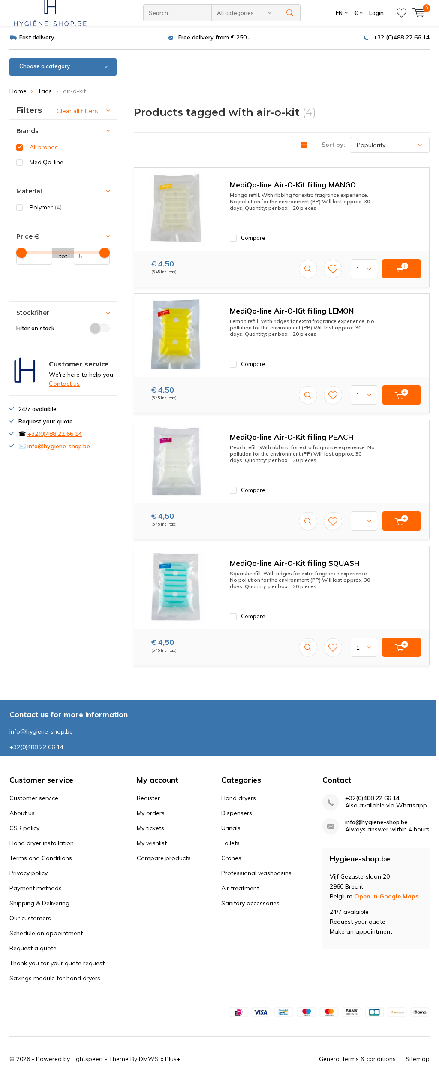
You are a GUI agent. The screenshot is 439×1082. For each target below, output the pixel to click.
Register (148, 798)
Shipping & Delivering (39, 903)
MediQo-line (46, 162)
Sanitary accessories (250, 903)
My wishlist (152, 843)
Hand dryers (238, 798)
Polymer (46, 207)
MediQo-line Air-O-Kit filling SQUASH (294, 563)
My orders (151, 813)
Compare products (164, 858)
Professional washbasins (256, 873)
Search (290, 12)
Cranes (231, 858)
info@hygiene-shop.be (58, 446)
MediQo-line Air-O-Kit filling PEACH (291, 436)
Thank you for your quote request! (57, 963)
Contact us (64, 383)
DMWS (149, 1059)
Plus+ (172, 1059)
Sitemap (418, 1059)
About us (22, 813)
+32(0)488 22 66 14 (54, 434)
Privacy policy (28, 873)
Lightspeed (87, 1059)
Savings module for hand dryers (54, 978)
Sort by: (333, 144)
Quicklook (308, 269)
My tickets (150, 828)
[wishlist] (401, 13)
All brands (44, 147)
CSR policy (24, 828)
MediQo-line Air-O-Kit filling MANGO (293, 184)
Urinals (231, 828)
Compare (253, 237)
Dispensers (236, 813)
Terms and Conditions (40, 858)
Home (18, 91)
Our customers (30, 918)
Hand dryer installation (41, 843)
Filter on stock (35, 328)
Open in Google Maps (386, 896)
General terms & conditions (357, 1059)
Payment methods (35, 888)
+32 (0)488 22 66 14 (401, 37)
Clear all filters (77, 111)
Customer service (33, 798)
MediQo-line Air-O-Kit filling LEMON (292, 310)
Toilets (230, 843)
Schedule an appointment (46, 933)
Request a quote (33, 948)
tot (59, 256)
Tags (45, 91)
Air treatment (240, 888)
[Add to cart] (401, 268)
